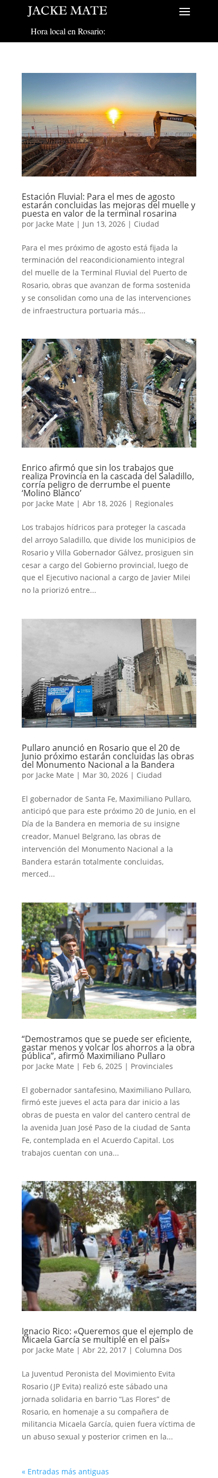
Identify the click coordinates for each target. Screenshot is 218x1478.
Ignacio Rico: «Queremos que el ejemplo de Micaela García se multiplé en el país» (107, 1335)
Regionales (154, 503)
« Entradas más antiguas (65, 1471)
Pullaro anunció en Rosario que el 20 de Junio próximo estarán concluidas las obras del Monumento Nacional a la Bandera (108, 756)
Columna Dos (158, 1350)
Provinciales (152, 1066)
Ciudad (146, 224)
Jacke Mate (55, 224)
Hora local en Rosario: (68, 30)
